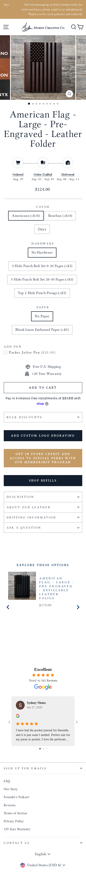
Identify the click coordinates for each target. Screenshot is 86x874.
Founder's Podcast (16, 797)
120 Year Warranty (17, 829)
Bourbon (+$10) (60, 216)
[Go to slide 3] (46, 748)
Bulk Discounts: (25, 417)
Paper (43, 307)
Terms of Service (16, 813)
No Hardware (42, 252)
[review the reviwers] (18, 716)
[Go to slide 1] (40, 748)
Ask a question (24, 527)
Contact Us (17, 843)
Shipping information (31, 517)
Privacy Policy (14, 821)
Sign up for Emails (25, 768)
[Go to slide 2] (43, 748)
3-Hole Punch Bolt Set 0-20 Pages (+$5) (42, 266)
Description (20, 497)
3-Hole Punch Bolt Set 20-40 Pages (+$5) (42, 279)
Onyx (42, 229)
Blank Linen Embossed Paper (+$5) (42, 329)
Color (43, 206)
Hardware (43, 243)
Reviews (10, 805)
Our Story (11, 789)
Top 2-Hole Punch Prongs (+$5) (42, 293)
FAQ (7, 781)
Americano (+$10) (26, 216)
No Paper (42, 316)
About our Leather (29, 507)
